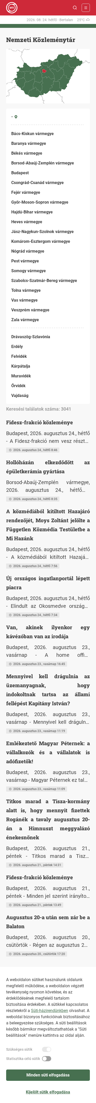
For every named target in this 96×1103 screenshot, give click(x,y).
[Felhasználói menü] (86, 8)
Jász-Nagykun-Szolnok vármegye (42, 231)
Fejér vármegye (25, 192)
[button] (75, 8)
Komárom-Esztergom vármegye (40, 241)
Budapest (20, 172)
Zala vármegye (25, 319)
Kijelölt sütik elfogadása (48, 1092)
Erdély (17, 346)
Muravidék (21, 376)
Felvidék (19, 356)
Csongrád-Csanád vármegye (37, 182)
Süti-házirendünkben (49, 1010)
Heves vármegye (26, 221)
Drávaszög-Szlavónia (30, 336)
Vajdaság (19, 395)
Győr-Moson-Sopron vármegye (39, 202)
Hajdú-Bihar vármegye (32, 212)
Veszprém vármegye (30, 310)
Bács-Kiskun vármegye (32, 133)
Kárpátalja (20, 366)
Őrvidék (18, 385)
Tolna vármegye (26, 290)
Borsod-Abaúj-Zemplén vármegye (42, 163)
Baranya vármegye (28, 143)
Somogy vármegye (28, 270)
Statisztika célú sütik (23, 1058)
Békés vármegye (26, 153)
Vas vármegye (24, 300)
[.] (11, 7)
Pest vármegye (25, 261)
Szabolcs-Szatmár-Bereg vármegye (44, 280)
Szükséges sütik (19, 1049)
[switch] (46, 1049)
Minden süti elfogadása (48, 1075)
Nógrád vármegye (27, 251)
